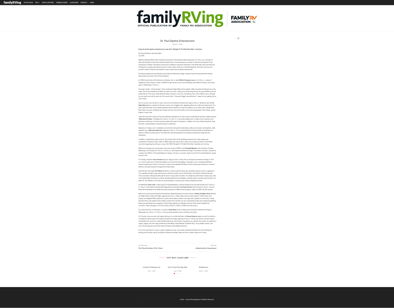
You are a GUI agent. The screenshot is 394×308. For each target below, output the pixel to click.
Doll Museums (203, 267)
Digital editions (48, 2)
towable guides (62, 2)
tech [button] (37, 2)
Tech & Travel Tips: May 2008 (177, 267)
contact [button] (83, 2)
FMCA (92, 2)
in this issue (28, 2)
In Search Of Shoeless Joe (151, 267)
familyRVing (12, 2)
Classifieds (74, 2)
